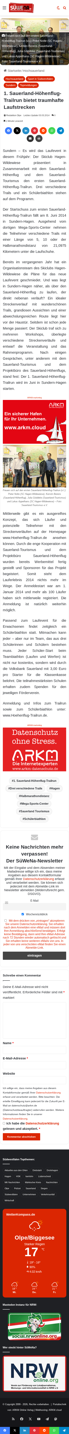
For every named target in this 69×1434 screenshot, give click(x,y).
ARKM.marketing (34, 398)
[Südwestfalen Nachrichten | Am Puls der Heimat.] (21, 7)
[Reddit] (43, 130)
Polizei (17, 1188)
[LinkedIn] (25, 130)
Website (9, 1073)
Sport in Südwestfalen (40, 78)
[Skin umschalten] (58, 9)
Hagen (55, 788)
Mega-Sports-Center (34, 803)
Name (8, 1043)
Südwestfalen (11, 1194)
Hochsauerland (33, 71)
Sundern (10, 85)
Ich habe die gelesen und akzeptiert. (31, 1126)
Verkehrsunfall (48, 1194)
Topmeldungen (28, 85)
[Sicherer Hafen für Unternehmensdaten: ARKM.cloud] (34, 422)
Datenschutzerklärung (38, 879)
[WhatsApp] (51, 130)
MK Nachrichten (12, 1182)
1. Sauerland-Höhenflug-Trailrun (34, 780)
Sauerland (31, 1188)
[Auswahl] (4, 9)
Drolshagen (52, 1170)
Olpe (7, 1188)
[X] (17, 130)
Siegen (44, 1188)
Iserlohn (29, 1176)
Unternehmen (29, 1194)
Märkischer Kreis (33, 1182)
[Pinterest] (34, 130)
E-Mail (34, 900)
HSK (18, 1176)
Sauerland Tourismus (35, 811)
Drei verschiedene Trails (26, 788)
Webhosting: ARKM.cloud (48, 1410)
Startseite (14, 71)
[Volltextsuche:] (64, 9)
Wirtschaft (9, 1200)
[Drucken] (38, 138)
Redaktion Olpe (13, 115)
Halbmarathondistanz (35, 796)
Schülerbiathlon (35, 818)
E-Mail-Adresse (15, 1058)
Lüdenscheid (44, 1176)
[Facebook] (8, 130)
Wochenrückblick (36, 914)
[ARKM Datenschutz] (34, 749)
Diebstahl (37, 1170)
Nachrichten (52, 1182)
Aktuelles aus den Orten (16, 1170)
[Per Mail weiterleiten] (30, 138)
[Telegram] (60, 130)
